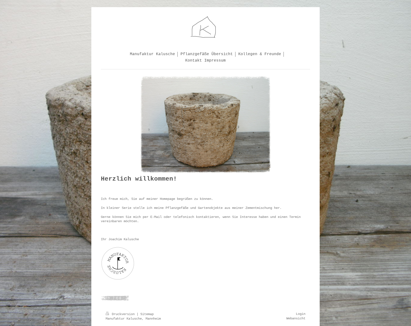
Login (300, 314)
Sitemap (147, 314)
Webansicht (295, 318)
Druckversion (123, 314)
